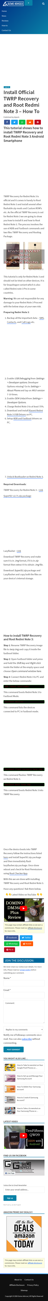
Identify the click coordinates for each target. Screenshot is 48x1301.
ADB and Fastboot (22, 418)
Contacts (11, 322)
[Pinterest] (37, 122)
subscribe (27, 1038)
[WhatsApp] (22, 122)
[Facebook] (7, 122)
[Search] (43, 3)
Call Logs (26, 322)
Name (7, 978)
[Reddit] (30, 122)
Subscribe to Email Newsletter (15, 1185)
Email (7, 990)
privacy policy (25, 970)
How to (7, 87)
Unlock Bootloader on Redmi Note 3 (25, 476)
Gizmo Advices (23, 1296)
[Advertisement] (24, 60)
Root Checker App (18, 873)
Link (41, 490)
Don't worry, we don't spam (12, 1205)
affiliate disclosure (35, 928)
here (5, 857)
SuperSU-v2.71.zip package (17, 495)
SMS (41, 317)
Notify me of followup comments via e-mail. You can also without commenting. (22, 1038)
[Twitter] (14, 122)
